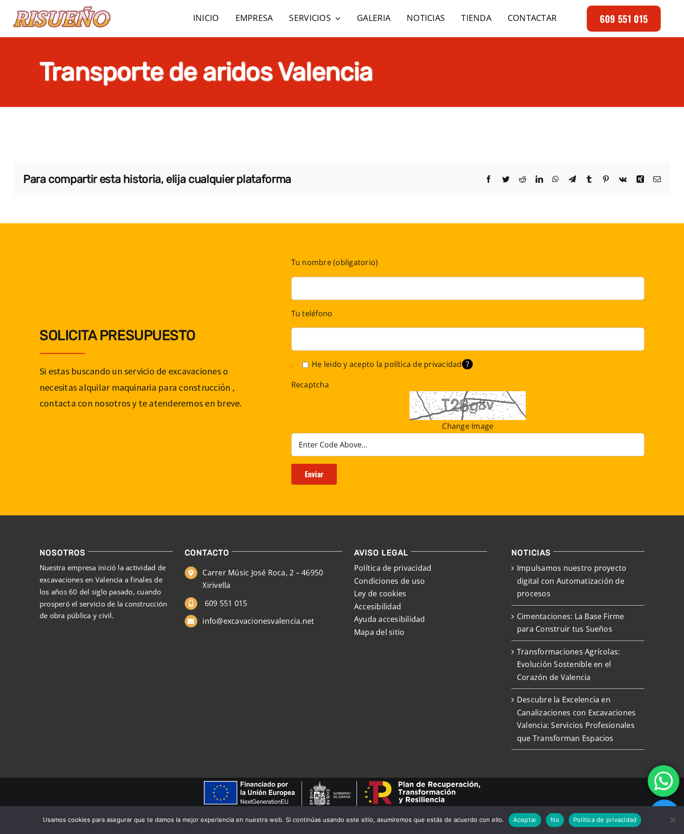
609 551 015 (224, 603)
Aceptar (525, 819)
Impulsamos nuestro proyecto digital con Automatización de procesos (571, 581)
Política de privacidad (605, 819)
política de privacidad (423, 364)
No (554, 819)
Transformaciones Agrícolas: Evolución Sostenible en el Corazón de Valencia (568, 664)
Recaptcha (310, 385)
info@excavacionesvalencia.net (258, 621)
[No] (672, 820)
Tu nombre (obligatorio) (334, 262)
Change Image (467, 426)
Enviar (314, 474)
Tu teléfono (312, 313)
